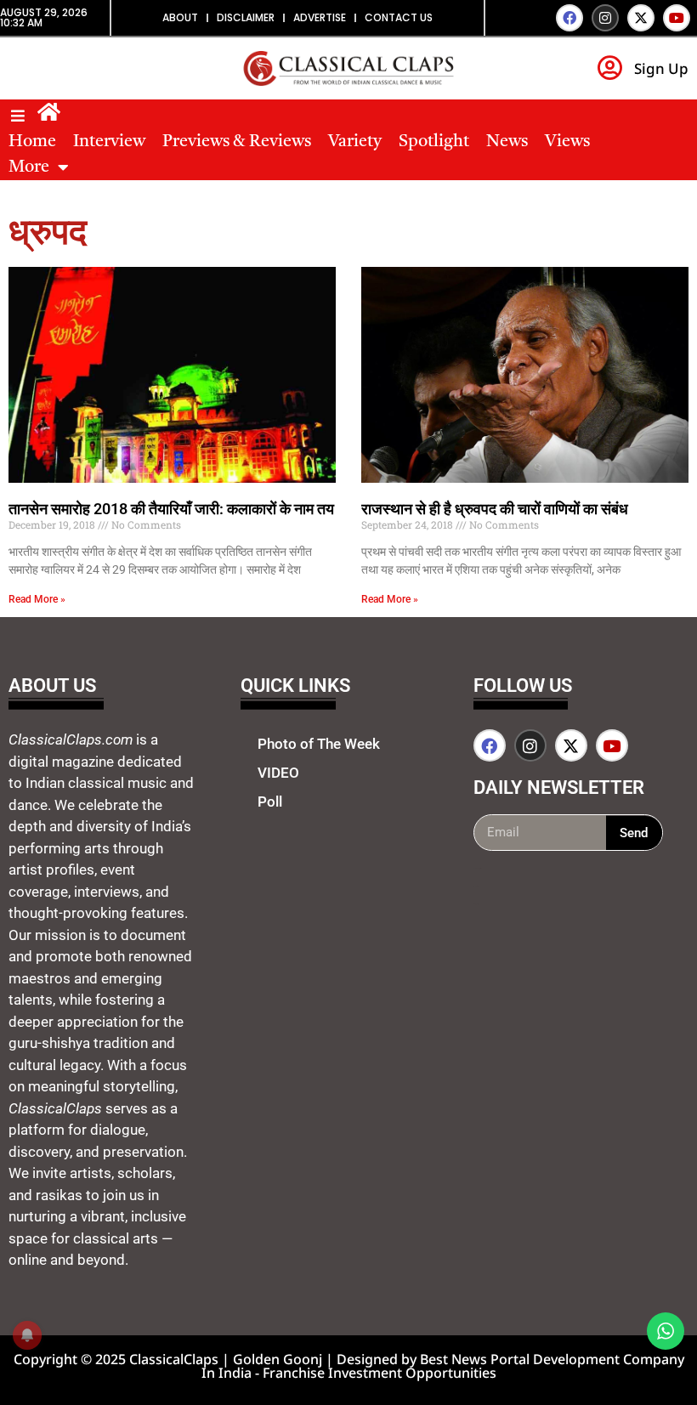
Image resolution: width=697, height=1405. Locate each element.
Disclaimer (246, 17)
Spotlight (434, 141)
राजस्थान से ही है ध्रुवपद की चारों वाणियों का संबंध (494, 509)
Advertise (319, 17)
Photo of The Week (319, 743)
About (180, 17)
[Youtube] (676, 17)
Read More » (36, 599)
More (28, 167)
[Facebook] (569, 17)
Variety (355, 141)
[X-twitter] (640, 17)
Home (32, 141)
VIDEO (278, 772)
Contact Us (399, 17)
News (507, 141)
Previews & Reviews (236, 141)
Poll (270, 801)
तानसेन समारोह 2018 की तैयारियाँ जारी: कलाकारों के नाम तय (171, 509)
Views (567, 141)
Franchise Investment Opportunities (379, 1372)
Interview (109, 141)
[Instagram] (605, 17)
